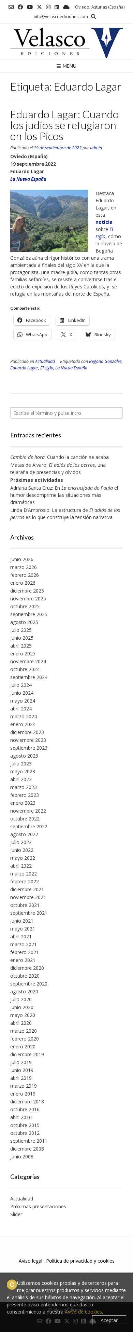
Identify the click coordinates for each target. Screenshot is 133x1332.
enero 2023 (22, 803)
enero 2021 (22, 960)
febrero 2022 (24, 881)
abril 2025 (21, 645)
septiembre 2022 (28, 826)
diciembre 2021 (27, 889)
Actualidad (45, 361)
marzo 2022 (23, 873)
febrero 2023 (24, 795)
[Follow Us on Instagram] (48, 7)
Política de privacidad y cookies (80, 1261)
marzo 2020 (23, 1031)
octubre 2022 (25, 818)
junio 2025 (21, 638)
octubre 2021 (25, 905)
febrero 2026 (24, 575)
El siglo (46, 368)
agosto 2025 (24, 622)
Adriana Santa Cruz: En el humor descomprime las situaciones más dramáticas (64, 495)
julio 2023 (21, 763)
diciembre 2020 (27, 968)
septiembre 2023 (28, 748)
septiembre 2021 (28, 913)
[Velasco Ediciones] (66, 41)
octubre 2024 (25, 669)
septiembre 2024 (28, 677)
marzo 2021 (23, 944)
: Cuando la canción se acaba (59, 457)
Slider (16, 1214)
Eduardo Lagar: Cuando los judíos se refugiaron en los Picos (64, 124)
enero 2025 (22, 653)
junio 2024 (21, 693)
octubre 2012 (25, 1133)
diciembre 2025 (27, 590)
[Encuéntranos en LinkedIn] (57, 7)
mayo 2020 (22, 1015)
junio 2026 (21, 559)
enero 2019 (22, 1093)
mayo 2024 (22, 700)
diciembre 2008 (27, 1148)
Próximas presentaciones (38, 1206)
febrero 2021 (24, 952)
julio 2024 (21, 685)
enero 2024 (22, 724)
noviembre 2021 (28, 897)
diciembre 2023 (27, 732)
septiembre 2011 (28, 1141)
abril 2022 (21, 865)
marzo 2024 (23, 716)
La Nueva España (71, 368)
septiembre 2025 (28, 614)
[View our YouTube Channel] (30, 7)
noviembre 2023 (28, 740)
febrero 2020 (24, 1038)
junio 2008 (21, 1156)
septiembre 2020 (28, 983)
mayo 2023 (22, 771)
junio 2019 (21, 1070)
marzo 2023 (23, 787)
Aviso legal (30, 1261)
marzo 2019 (23, 1086)
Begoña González (105, 361)
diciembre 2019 (27, 1054)
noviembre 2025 (28, 598)
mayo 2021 (22, 928)
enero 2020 (22, 1046)
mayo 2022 (22, 858)
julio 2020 (21, 999)
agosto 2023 (24, 755)
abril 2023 (21, 779)
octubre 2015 (25, 1125)
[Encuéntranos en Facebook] (20, 7)
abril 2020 (21, 1023)
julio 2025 (21, 630)
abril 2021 (21, 936)
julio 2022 (21, 842)
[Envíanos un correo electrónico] (11, 7)
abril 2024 (21, 708)
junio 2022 (21, 850)
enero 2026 (22, 583)
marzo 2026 (23, 567)
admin (96, 148)
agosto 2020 (24, 991)
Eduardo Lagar (24, 368)
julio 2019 (21, 1062)
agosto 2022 (24, 834)
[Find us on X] (39, 7)
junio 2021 (21, 921)
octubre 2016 (25, 1109)
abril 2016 (21, 1117)
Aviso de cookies (83, 1311)
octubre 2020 (25, 976)
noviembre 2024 (28, 661)
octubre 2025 (25, 606)
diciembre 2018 (27, 1101)
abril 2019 (21, 1078)
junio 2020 (21, 1007)
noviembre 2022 (28, 810)
